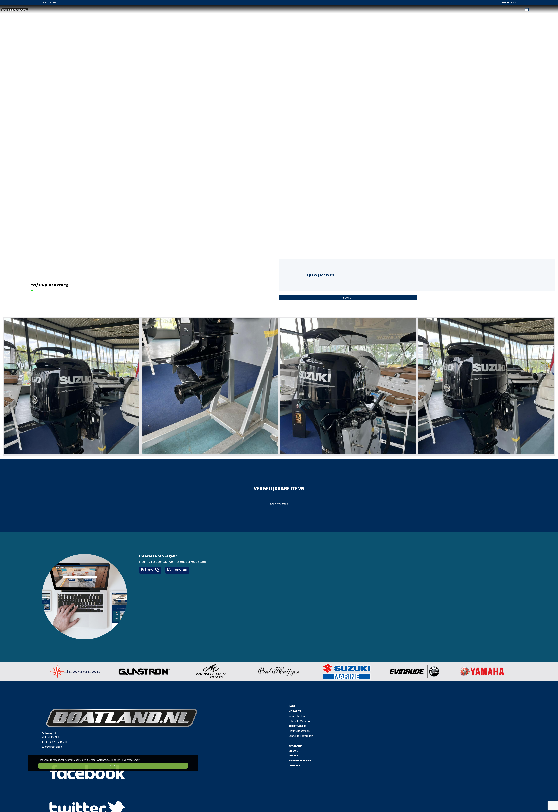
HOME (292, 706)
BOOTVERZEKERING (299, 760)
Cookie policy (112, 759)
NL (508, 2)
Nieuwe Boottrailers (299, 730)
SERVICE (293, 755)
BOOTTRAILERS (297, 726)
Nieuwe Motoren (297, 716)
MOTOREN (294, 711)
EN (515, 2)
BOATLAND (295, 745)
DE (512, 2)
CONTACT (294, 765)
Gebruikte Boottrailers (300, 735)
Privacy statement (130, 759)
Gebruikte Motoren (299, 721)
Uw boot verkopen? (49, 2)
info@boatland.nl (53, 746)
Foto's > (348, 297)
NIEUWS (293, 750)
